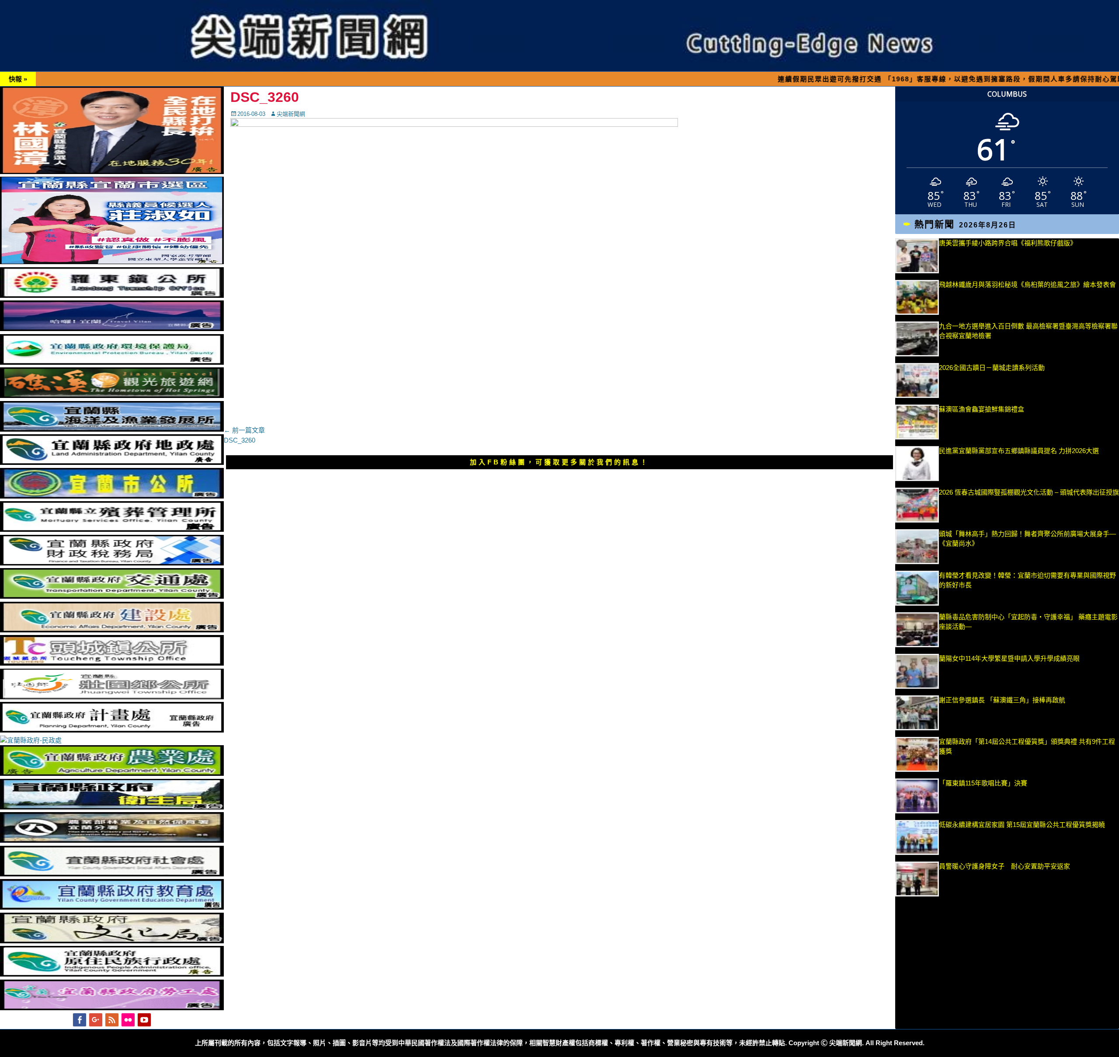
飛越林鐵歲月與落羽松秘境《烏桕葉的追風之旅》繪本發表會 (1027, 284)
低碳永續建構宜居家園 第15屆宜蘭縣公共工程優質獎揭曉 (1022, 824)
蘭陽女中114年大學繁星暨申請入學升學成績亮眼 (1009, 658)
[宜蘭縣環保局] (112, 362)
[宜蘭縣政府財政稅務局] (112, 563)
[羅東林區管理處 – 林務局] (112, 840)
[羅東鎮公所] (112, 295)
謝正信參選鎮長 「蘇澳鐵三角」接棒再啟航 (1007, 700)
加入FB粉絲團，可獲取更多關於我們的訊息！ (559, 462)
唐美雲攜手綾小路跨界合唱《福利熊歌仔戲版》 (1008, 243)
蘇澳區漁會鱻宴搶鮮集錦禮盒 (981, 409)
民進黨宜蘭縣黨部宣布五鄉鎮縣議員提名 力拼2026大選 (1019, 450)
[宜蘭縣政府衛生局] (112, 807)
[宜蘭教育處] (112, 907)
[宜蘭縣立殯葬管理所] (112, 529)
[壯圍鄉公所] (112, 697)
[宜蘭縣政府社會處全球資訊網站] (112, 874)
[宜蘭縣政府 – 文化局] (112, 941)
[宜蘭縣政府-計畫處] (112, 730)
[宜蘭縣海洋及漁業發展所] (112, 429)
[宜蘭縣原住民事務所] (112, 974)
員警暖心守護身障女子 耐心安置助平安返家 (1004, 866)
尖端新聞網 (291, 114)
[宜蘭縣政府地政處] (112, 462)
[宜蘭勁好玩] (112, 328)
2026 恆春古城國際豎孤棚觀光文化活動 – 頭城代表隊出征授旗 (1029, 492)
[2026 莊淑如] (112, 261)
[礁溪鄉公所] (112, 395)
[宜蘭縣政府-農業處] (112, 773)
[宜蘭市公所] (112, 496)
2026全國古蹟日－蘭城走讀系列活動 (992, 367)
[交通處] (112, 596)
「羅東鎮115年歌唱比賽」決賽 (983, 783)
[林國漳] (112, 171)
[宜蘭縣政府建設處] (112, 630)
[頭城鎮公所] (112, 663)
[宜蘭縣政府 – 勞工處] (112, 1008)
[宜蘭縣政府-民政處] (31, 740)
